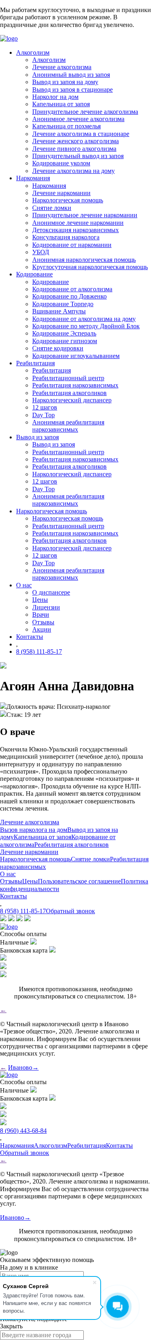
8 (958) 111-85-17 (39, 651)
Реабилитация (51, 370)
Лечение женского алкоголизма (75, 141)
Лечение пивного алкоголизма (74, 148)
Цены (40, 599)
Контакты (13, 896)
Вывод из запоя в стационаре (72, 89)
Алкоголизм (49, 59)
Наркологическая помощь (67, 200)
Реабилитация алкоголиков (69, 392)
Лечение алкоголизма (61, 67)
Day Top (43, 415)
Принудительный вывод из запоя (78, 155)
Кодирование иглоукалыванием (76, 355)
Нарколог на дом (55, 96)
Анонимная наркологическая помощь (84, 259)
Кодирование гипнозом (64, 341)
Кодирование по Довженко (69, 296)
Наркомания (49, 185)
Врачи (40, 614)
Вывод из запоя (53, 444)
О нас (8, 874)
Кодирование (50, 281)
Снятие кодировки (57, 348)
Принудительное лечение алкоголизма (85, 111)
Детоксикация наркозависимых (75, 229)
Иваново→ (23, 1067)
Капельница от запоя (61, 104)
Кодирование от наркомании (72, 244)
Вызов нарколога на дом (33, 829)
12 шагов (44, 407)
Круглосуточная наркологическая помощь (90, 266)
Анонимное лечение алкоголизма (78, 118)
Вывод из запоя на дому (65, 81)
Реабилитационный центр (68, 378)
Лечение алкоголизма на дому (73, 170)
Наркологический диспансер (72, 400)
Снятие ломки (51, 207)
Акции (41, 629)
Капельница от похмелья (66, 126)
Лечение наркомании (61, 192)
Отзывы (43, 622)
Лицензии (46, 607)
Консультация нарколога (65, 237)
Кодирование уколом (61, 163)
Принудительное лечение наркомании (84, 215)
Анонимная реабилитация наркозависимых (68, 426)
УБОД (40, 252)
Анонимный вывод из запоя (71, 74)
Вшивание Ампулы (59, 311)
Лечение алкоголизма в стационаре (80, 133)
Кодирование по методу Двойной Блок (86, 326)
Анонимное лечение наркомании (78, 222)
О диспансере (51, 592)
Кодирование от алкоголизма (72, 289)
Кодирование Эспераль (64, 333)
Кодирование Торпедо (62, 304)
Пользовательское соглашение (79, 881)
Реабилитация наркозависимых (75, 385)
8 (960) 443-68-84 (23, 1130)
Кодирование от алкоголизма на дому (84, 318)
